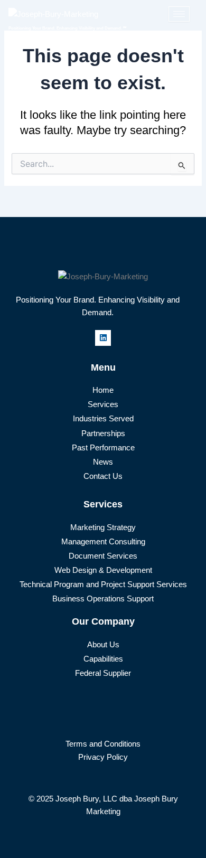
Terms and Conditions (103, 744)
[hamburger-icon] (179, 14)
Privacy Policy (103, 757)
